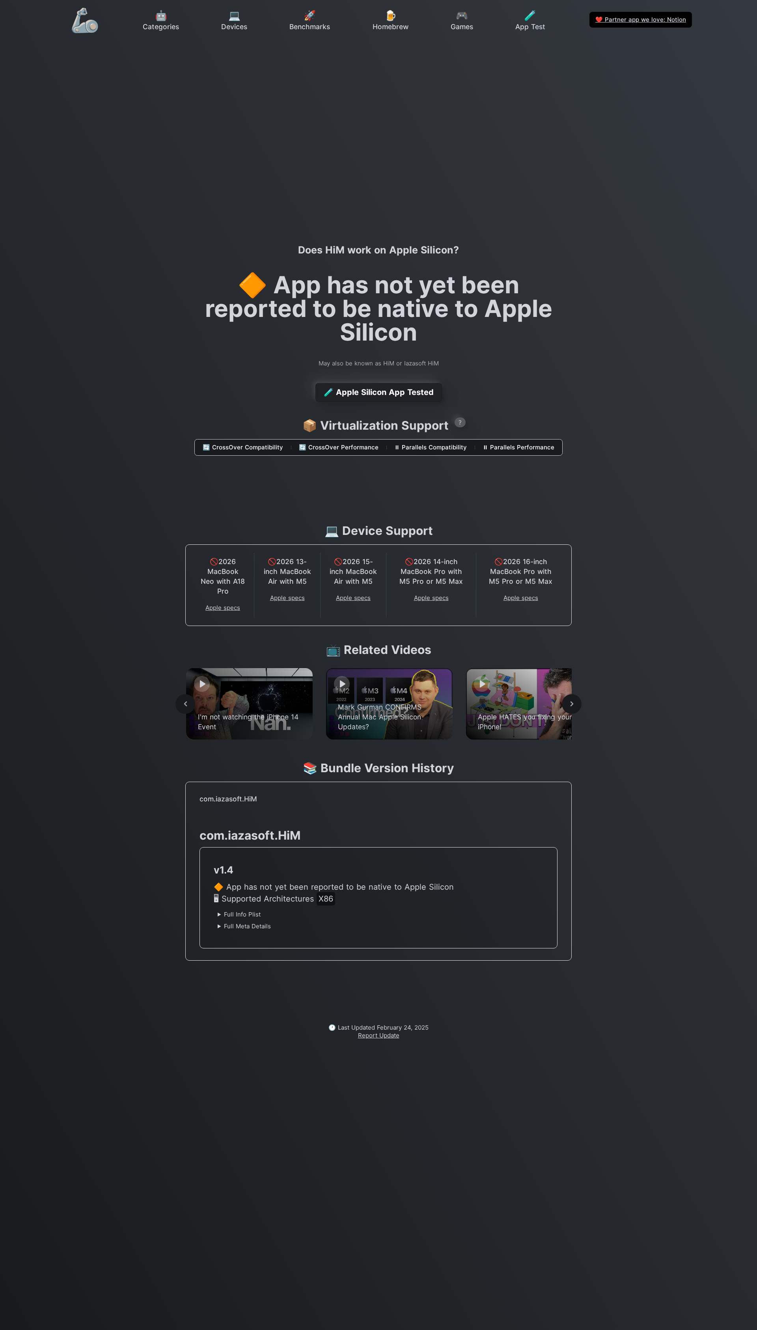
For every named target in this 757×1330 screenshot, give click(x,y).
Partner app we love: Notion (640, 19)
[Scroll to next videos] (572, 704)
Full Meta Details (247, 926)
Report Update (378, 1035)
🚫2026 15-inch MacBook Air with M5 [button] (353, 571)
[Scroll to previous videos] (185, 704)
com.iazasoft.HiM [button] (228, 799)
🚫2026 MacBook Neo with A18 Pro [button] (223, 576)
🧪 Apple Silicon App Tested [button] (379, 392)
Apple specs (222, 607)
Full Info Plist (242, 914)
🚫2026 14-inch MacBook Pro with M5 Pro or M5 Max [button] (431, 571)
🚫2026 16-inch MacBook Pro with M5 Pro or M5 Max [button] (520, 571)
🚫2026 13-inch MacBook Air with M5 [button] (287, 571)
